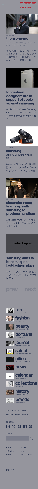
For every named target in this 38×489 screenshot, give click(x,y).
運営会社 (9, 447)
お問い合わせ (10, 451)
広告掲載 (23, 447)
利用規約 (9, 454)
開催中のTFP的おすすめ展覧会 (17, 414)
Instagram (8, 426)
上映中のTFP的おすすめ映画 (16, 410)
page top (10, 469)
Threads (19, 426)
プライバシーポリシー (26, 454)
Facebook (25, 426)
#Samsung (25, 7)
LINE (30, 426)
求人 (22, 451)
